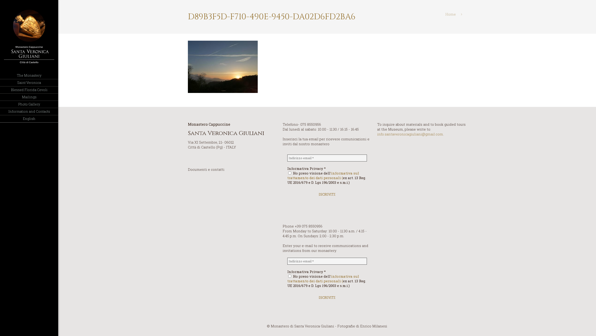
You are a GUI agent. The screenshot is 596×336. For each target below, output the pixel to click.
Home (450, 14)
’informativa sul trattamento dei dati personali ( (323, 175)
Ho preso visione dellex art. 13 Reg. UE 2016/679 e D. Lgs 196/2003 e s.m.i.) (326, 178)
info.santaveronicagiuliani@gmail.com (410, 134)
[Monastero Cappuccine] (29, 36)
